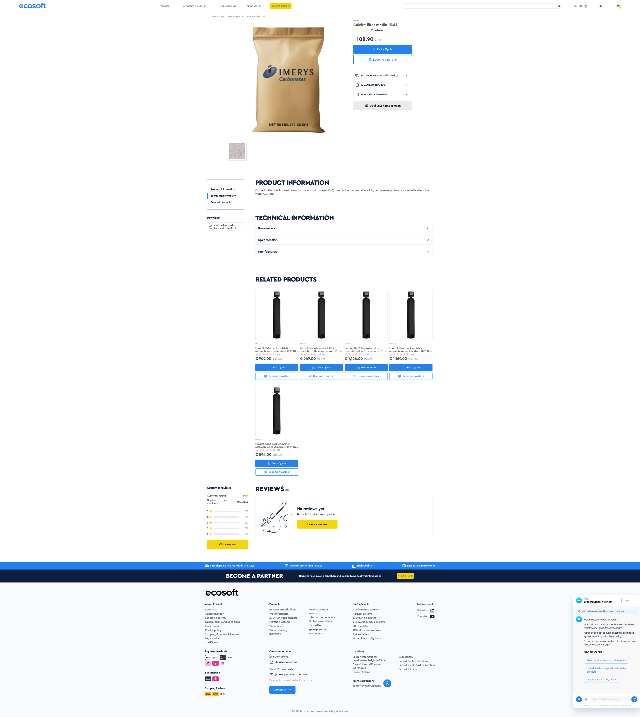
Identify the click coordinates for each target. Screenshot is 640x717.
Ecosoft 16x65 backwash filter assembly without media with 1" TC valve (409, 350)
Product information (223, 189)
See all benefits (405, 576)
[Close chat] (635, 600)
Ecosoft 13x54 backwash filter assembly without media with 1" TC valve (320, 350)
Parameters (266, 228)
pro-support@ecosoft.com (291, 674)
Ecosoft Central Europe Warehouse (366, 666)
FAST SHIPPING (379, 75)
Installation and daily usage (601, 679)
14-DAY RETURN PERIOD (373, 85)
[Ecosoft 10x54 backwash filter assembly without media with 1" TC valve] (277, 411)
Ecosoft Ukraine (408, 669)
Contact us (280, 689)
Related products (221, 202)
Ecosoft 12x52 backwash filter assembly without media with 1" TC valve (275, 350)
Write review (227, 544)
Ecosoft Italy (406, 657)
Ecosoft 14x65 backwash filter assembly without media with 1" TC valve (365, 350)
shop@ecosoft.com (286, 662)
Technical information (223, 195)
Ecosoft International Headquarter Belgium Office (369, 659)
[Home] (32, 6)
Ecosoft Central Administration (417, 665)
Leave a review (317, 524)
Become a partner (385, 59)
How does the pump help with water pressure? (606, 670)
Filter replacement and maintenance (606, 660)
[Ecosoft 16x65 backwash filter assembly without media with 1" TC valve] (411, 315)
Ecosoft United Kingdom (413, 661)
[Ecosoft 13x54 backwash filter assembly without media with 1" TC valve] (321, 315)
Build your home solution (385, 105)
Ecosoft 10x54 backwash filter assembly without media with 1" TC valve (275, 446)
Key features (267, 251)
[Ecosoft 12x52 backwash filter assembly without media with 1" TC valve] (277, 315)
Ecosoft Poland (361, 672)
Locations (358, 651)
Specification (268, 240)
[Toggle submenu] (171, 6)
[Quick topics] (579, 699)
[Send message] (634, 699)
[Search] (559, 6)
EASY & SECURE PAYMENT (374, 94)
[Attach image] (586, 699)
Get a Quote (385, 49)
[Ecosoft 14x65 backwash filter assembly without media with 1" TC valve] (366, 315)
